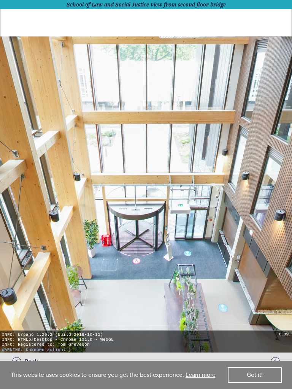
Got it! (255, 375)
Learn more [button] (201, 375)
